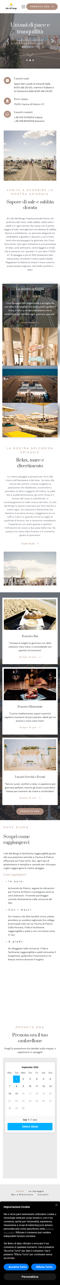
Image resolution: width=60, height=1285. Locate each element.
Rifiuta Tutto (44, 1267)
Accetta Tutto (18, 1267)
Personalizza (30, 1276)
